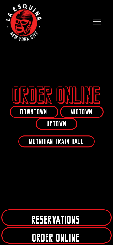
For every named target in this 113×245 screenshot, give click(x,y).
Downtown (33, 112)
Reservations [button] (56, 220)
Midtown (82, 112)
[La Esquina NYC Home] (24, 22)
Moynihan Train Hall (56, 141)
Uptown (57, 124)
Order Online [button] (56, 238)
